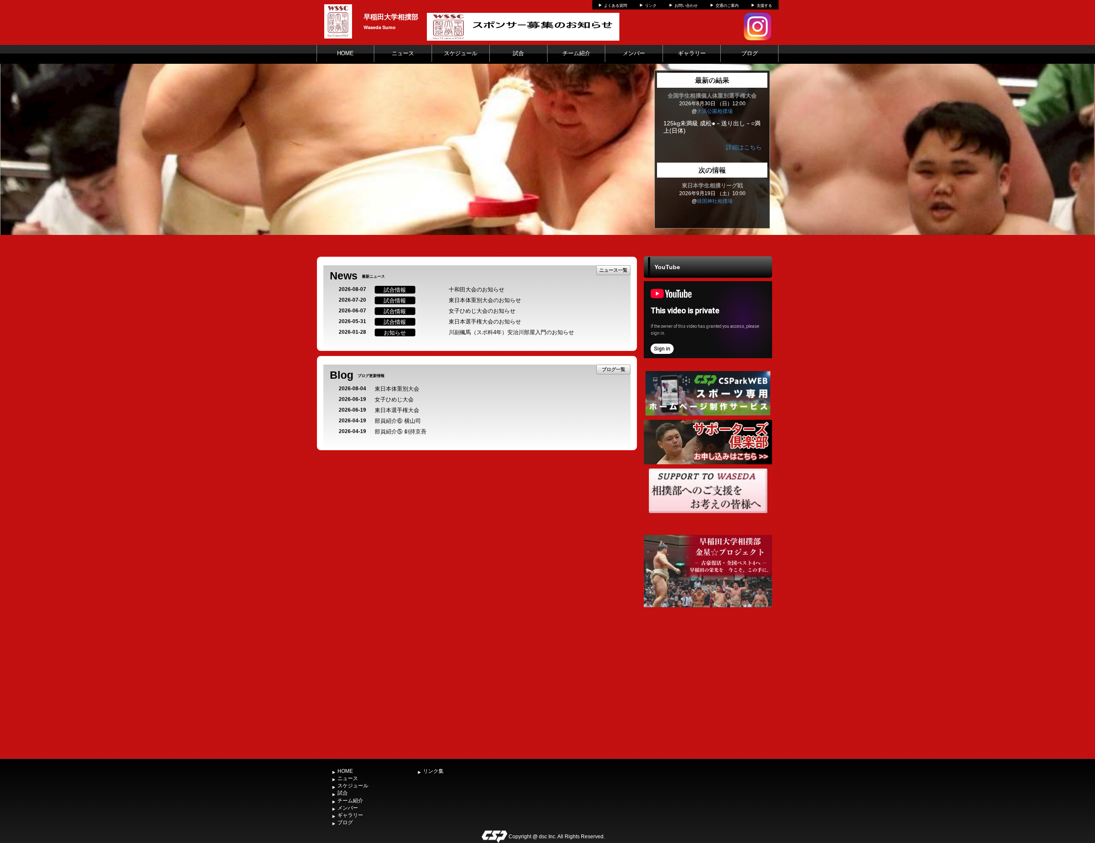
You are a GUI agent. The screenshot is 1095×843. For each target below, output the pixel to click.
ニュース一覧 (613, 270)
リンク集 (433, 771)
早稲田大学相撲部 (391, 16)
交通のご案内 (727, 5)
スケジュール (460, 53)
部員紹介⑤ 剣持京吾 (400, 431)
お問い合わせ (686, 5)
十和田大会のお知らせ (476, 289)
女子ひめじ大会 (394, 399)
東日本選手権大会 (397, 410)
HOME (345, 53)
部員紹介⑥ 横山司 (398, 421)
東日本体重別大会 (397, 389)
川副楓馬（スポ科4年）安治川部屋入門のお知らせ (511, 332)
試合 (518, 53)
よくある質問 (615, 5)
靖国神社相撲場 (715, 201)
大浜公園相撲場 (715, 111)
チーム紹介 (576, 53)
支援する (764, 5)
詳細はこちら (744, 147)
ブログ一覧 (613, 369)
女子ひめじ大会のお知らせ (482, 311)
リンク (651, 5)
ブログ (749, 53)
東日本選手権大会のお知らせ (485, 321)
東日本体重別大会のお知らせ (485, 300)
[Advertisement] (708, 690)
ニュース (403, 53)
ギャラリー (692, 53)
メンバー (634, 53)
